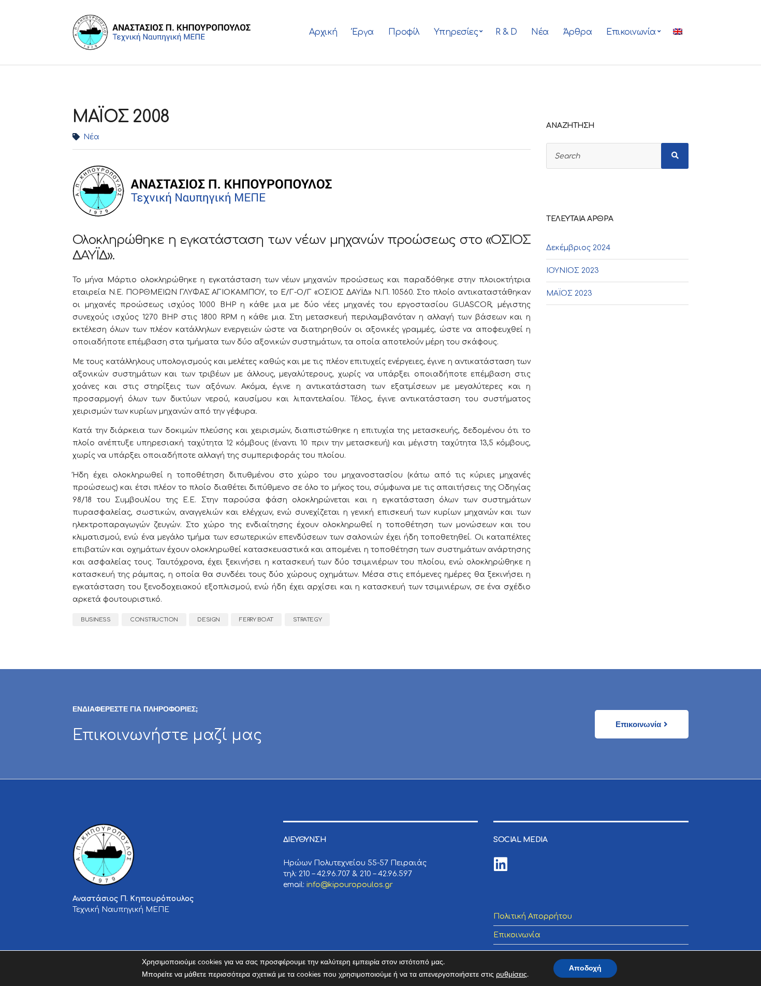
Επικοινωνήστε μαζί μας (167, 735)
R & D (506, 32)
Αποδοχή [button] (585, 968)
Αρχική (323, 32)
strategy (307, 619)
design (208, 619)
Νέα (540, 32)
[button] (642, 724)
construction (154, 619)
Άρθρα (577, 32)
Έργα (363, 32)
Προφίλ (403, 32)
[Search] (675, 156)
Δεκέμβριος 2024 (578, 248)
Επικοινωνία (631, 32)
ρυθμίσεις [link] (511, 974)
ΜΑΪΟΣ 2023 (569, 293)
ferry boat (256, 619)
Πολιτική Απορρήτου (532, 916)
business (95, 619)
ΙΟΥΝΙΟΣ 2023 (572, 270)
